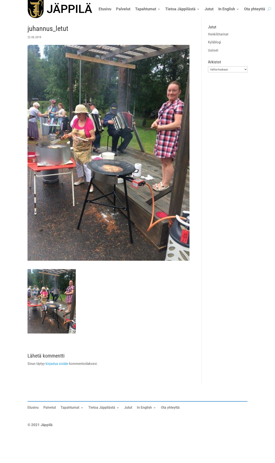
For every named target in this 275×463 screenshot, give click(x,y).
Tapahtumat (70, 408)
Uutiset (213, 50)
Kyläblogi (214, 42)
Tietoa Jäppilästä (101, 408)
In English (144, 408)
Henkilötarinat (218, 34)
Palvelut (49, 408)
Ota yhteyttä (170, 408)
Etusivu (33, 408)
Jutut (128, 408)
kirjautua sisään (57, 363)
